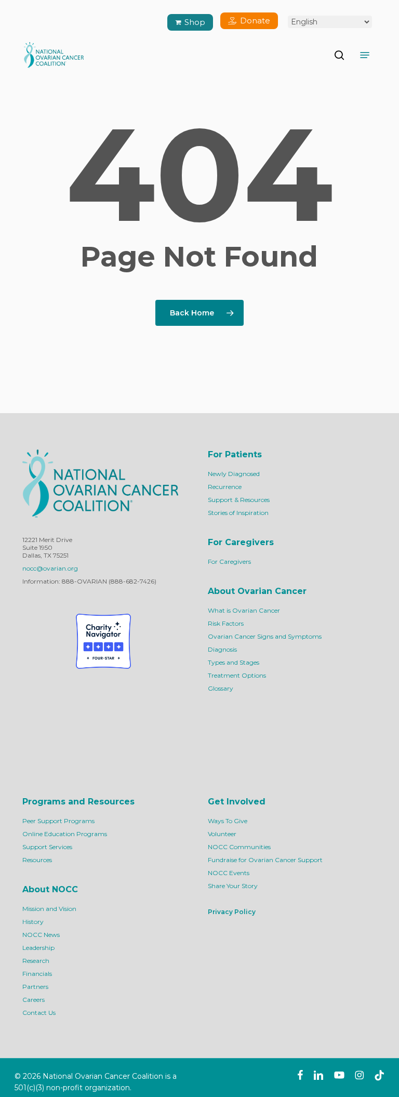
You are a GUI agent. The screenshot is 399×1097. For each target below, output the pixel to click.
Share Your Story (233, 886)
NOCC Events (228, 873)
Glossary (220, 688)
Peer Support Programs (58, 821)
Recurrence (225, 487)
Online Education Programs (64, 834)
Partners (35, 986)
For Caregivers (229, 561)
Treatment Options (237, 675)
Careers (33, 999)
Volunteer (222, 834)
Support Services (47, 847)
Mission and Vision (49, 909)
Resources (37, 860)
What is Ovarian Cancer (244, 610)
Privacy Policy (232, 912)
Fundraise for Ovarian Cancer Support (265, 860)
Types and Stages (233, 662)
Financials (37, 973)
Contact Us (39, 1012)
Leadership (38, 947)
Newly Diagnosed (234, 474)
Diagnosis (222, 649)
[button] (364, 55)
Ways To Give (227, 821)
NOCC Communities (239, 847)
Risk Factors (226, 623)
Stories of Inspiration (238, 513)
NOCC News (41, 935)
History (33, 922)
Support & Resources (239, 500)
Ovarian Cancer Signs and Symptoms (265, 636)
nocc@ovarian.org (50, 568)
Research (35, 960)
